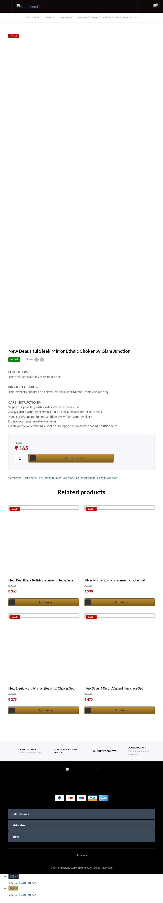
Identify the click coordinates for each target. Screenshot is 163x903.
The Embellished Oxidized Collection (95, 477)
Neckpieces (29, 477)
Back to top (82, 855)
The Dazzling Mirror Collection (55, 477)
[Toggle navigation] (6, 6)
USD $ (22, 879)
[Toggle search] (144, 6)
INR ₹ (22, 891)
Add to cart (73, 458)
